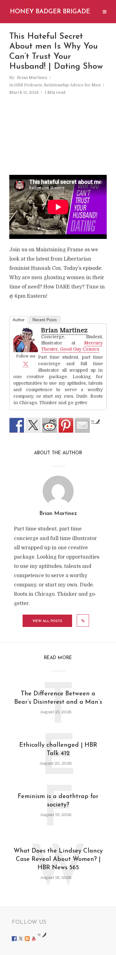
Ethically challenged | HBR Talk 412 (58, 749)
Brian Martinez (32, 77)
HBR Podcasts (28, 85)
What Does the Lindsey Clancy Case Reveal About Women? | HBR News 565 (58, 859)
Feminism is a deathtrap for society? (58, 800)
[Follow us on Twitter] (20, 938)
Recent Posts (44, 320)
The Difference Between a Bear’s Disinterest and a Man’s (58, 698)
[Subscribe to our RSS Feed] (27, 938)
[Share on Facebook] (16, 425)
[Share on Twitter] (33, 425)
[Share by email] (82, 425)
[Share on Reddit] (49, 425)
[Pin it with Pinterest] (65, 425)
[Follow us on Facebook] (14, 938)
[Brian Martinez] (25, 340)
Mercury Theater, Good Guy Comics (72, 346)
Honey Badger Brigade (50, 12)
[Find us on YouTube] (33, 938)
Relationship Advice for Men (72, 85)
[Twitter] (25, 364)
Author (18, 320)
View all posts (47, 621)
